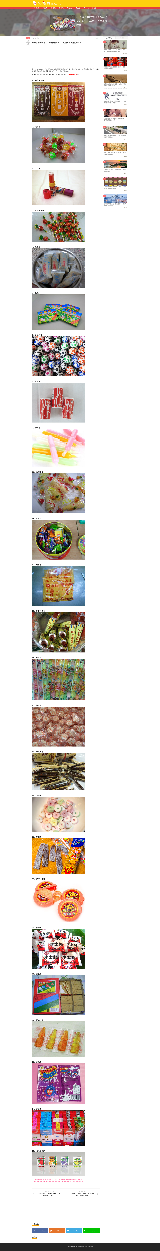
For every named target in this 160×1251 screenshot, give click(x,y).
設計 (95, 8)
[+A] (28, 41)
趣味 (54, 8)
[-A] (28, 44)
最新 (37, 8)
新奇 (45, 8)
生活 (78, 8)
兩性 (87, 8)
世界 (70, 8)
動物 (62, 8)
